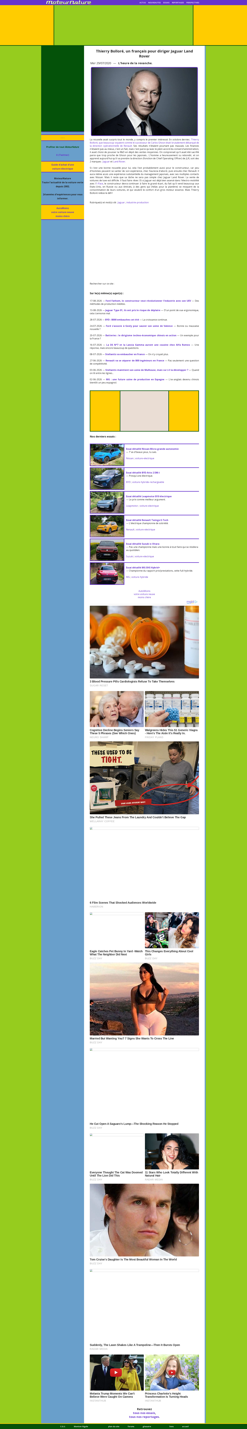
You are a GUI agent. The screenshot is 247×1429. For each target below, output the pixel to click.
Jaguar (106, 161)
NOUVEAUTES (154, 2)
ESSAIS (166, 2)
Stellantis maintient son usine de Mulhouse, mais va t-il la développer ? (146, 370)
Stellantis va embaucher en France (125, 354)
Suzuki (129, 556)
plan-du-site (113, 1426)
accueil (185, 1426)
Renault (130, 529)
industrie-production (137, 202)
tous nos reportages (144, 1417)
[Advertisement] (123, 25)
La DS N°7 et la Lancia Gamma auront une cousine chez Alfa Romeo (148, 344)
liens (171, 1426)
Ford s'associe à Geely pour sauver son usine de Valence (139, 326)
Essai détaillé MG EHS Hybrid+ (143, 567)
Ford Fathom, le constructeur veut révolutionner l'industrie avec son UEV (148, 300)
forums (131, 1426)
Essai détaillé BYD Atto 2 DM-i (143, 472)
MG (128, 577)
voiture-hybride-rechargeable (148, 482)
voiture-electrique (144, 458)
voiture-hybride (139, 577)
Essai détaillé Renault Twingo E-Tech (147, 520)
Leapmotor (132, 505)
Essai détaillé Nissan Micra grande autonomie (152, 448)
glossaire (147, 1426)
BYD (128, 482)
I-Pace (99, 183)
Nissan (130, 458)
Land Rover (119, 161)
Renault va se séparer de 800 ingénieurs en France (135, 360)
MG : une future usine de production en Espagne (135, 379)
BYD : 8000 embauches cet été (122, 319)
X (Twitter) (62, 155)
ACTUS (143, 2)
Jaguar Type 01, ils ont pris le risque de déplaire (132, 310)
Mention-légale (81, 1426)
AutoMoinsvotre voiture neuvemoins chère (62, 212)
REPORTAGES (178, 2)
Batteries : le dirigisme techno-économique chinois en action (140, 335)
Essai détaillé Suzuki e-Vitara (142, 543)
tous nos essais (144, 1413)
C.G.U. (62, 1426)
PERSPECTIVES (192, 2)
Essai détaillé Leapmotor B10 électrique (149, 496)
